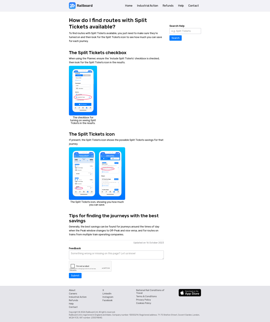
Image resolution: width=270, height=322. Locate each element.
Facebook (107, 300)
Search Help (176, 26)
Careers (73, 293)
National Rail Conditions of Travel (150, 291)
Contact (73, 307)
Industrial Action (78, 297)
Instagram (108, 297)
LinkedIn (107, 293)
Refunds (73, 300)
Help (71, 303)
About (72, 290)
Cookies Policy (143, 303)
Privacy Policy (143, 299)
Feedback (75, 248)
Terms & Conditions (146, 296)
